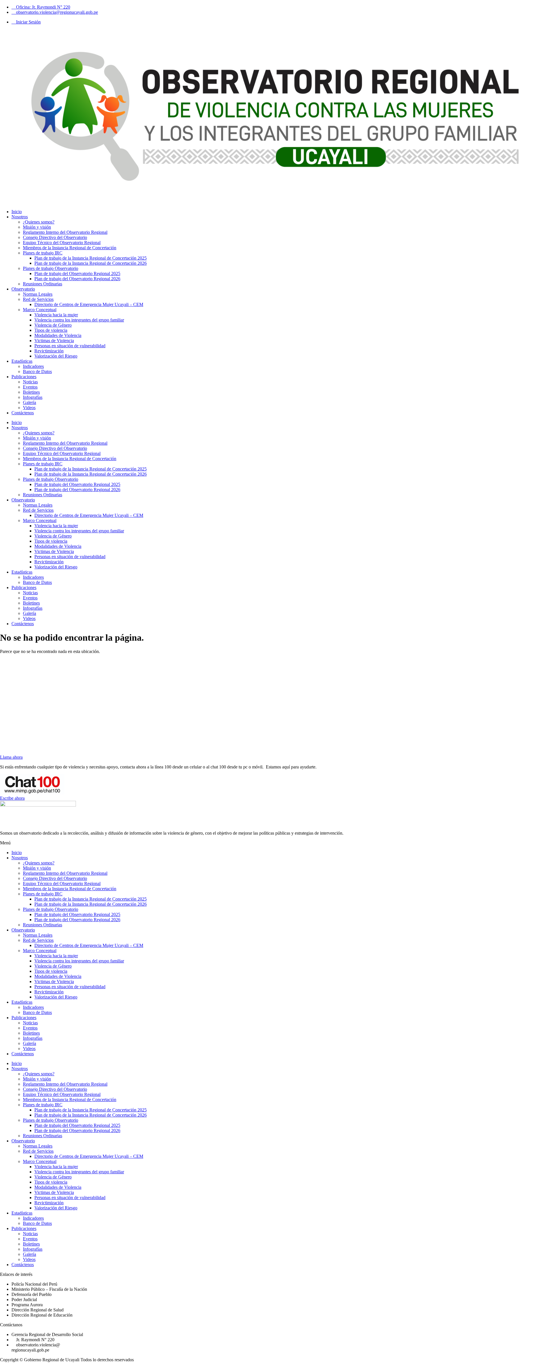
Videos (29, 407)
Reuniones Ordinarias (42, 283)
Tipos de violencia (50, 330)
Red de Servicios (38, 299)
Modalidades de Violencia (57, 335)
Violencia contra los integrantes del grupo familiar (79, 319)
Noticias (30, 381)
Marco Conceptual (39, 309)
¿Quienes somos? (38, 221)
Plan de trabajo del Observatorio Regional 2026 (77, 278)
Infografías (32, 397)
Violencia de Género (53, 325)
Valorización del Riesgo (55, 356)
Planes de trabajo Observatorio (50, 268)
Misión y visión (37, 227)
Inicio (16, 211)
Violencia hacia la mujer (56, 314)
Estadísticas (21, 361)
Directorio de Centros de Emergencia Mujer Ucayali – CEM (88, 304)
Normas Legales (37, 294)
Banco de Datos (37, 371)
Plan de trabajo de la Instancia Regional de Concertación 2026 (90, 263)
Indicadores (33, 366)
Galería (29, 402)
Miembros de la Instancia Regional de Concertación (69, 247)
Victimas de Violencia (54, 340)
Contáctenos (22, 412)
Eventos (30, 387)
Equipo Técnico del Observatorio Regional (62, 242)
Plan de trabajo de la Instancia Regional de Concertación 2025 (90, 258)
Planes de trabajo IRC (42, 252)
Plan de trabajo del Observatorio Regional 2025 (77, 273)
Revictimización (49, 350)
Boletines (31, 392)
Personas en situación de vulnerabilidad (69, 345)
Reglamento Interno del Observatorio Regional (65, 232)
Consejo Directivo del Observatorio (55, 237)
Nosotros (19, 216)
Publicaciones (23, 376)
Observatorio (23, 289)
